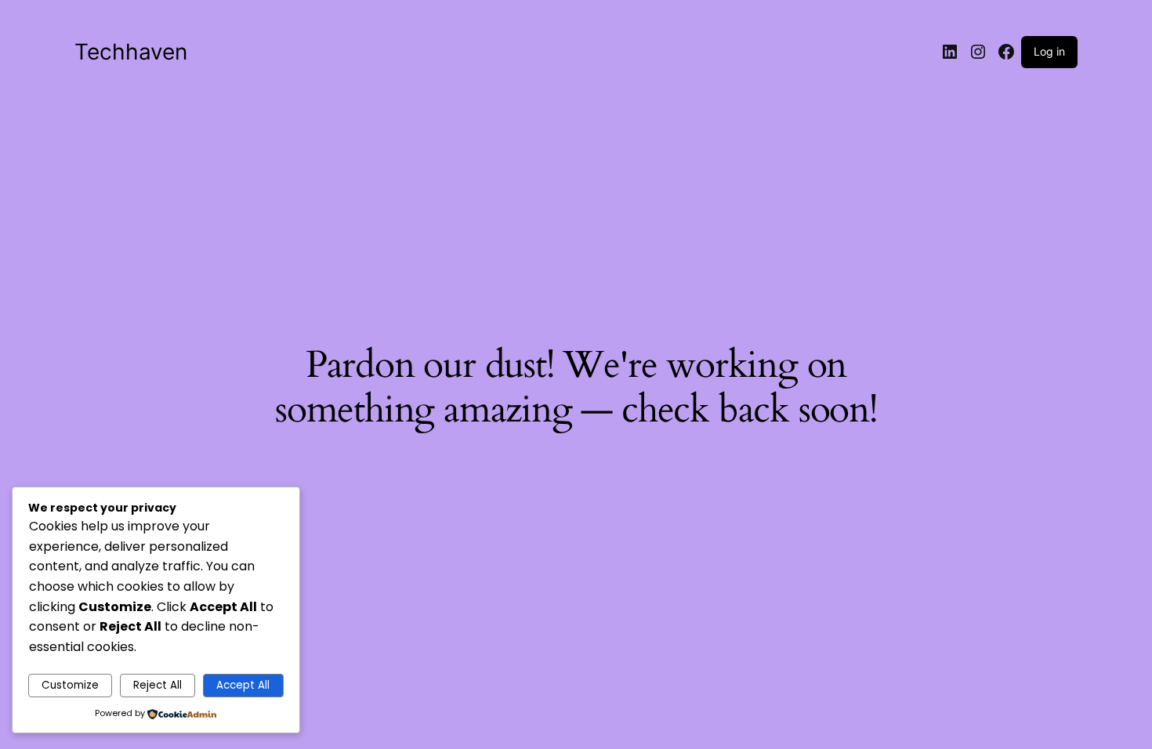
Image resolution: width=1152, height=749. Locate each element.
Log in (1049, 51)
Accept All (243, 685)
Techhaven (130, 51)
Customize (70, 685)
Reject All (157, 685)
